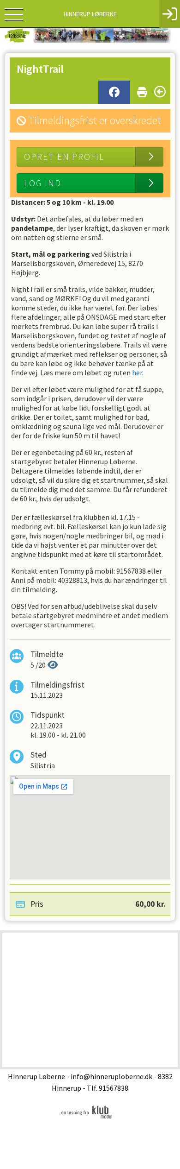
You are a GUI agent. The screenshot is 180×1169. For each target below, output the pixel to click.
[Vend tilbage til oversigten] (160, 91)
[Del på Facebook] (114, 92)
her (137, 372)
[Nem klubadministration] (87, 1118)
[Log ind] (169, 14)
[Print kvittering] (142, 90)
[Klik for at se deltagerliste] (53, 665)
